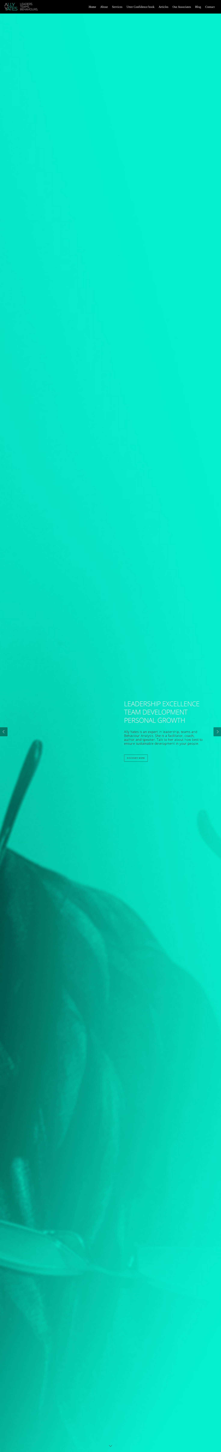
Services (117, 6)
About (104, 6)
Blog (198, 6)
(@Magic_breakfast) (139, 729)
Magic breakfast (183, 725)
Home (92, 6)
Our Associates (182, 6)
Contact (210, 6)
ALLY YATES (141, 701)
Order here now (137, 755)
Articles (163, 6)
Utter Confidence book (140, 6)
